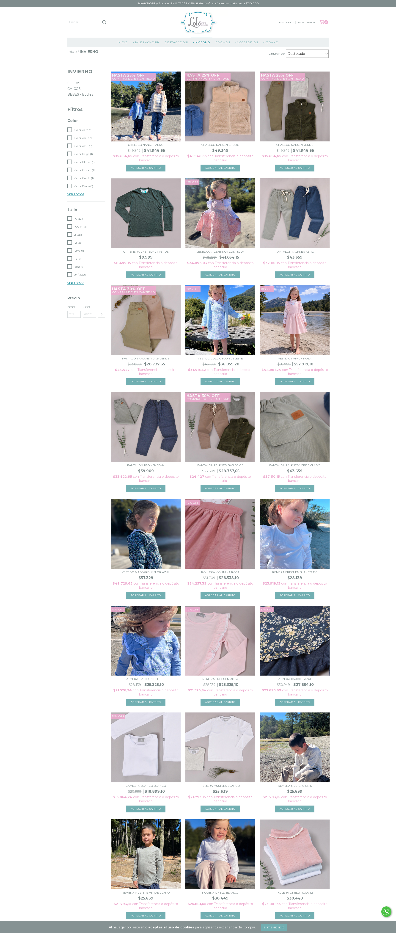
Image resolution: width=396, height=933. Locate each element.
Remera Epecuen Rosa (220, 679)
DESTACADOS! (176, 42)
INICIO (123, 42)
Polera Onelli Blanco (220, 892)
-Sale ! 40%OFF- (146, 42)
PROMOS (222, 42)
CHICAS (73, 83)
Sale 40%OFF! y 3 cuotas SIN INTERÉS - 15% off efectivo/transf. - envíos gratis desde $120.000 (198, 3)
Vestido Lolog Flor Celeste (220, 358)
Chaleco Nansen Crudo (220, 144)
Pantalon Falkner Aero (294, 251)
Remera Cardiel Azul (295, 679)
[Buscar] (104, 22)
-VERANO (270, 42)
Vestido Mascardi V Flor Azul (146, 572)
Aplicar (101, 314)
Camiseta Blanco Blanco (146, 785)
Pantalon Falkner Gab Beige (220, 465)
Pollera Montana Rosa (220, 572)
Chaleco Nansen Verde (294, 144)
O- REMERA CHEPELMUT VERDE (146, 251)
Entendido (274, 927)
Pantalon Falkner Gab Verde (145, 358)
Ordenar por (277, 53)
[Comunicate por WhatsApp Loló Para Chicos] (386, 911)
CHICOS (74, 89)
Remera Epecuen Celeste (146, 679)
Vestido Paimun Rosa (294, 358)
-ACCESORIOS (246, 42)
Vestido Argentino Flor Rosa (220, 251)
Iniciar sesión (306, 22)
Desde (71, 307)
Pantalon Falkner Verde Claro (294, 465)
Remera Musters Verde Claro (146, 892)
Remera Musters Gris (295, 785)
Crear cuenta (285, 22)
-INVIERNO (201, 42)
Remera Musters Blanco (220, 785)
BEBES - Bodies (80, 94)
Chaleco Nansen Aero (146, 144)
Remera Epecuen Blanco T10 (294, 572)
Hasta (86, 307)
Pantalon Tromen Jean (145, 465)
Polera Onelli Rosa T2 (295, 892)
